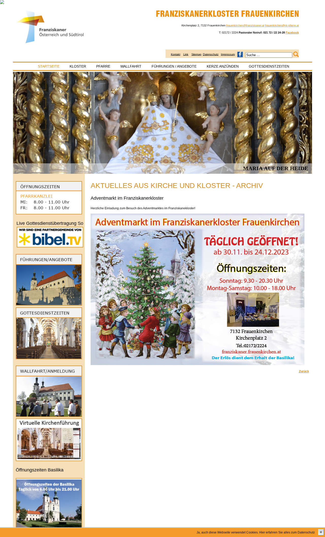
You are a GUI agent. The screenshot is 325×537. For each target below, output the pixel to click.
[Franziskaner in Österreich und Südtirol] (50, 43)
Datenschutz (211, 54)
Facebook (292, 32)
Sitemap (196, 54)
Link (185, 54)
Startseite (48, 66)
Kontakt (175, 54)
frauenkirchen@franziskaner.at (245, 25)
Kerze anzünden (223, 66)
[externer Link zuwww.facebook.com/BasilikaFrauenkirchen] (240, 54)
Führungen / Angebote (174, 66)
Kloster (78, 66)
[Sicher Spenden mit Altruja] (2, 3)
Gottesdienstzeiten (269, 66)
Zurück (304, 371)
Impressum (228, 54)
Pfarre (103, 66)
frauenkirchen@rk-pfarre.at (282, 25)
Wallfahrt (130, 66)
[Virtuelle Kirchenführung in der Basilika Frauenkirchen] (49, 460)
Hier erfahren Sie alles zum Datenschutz (287, 532)
